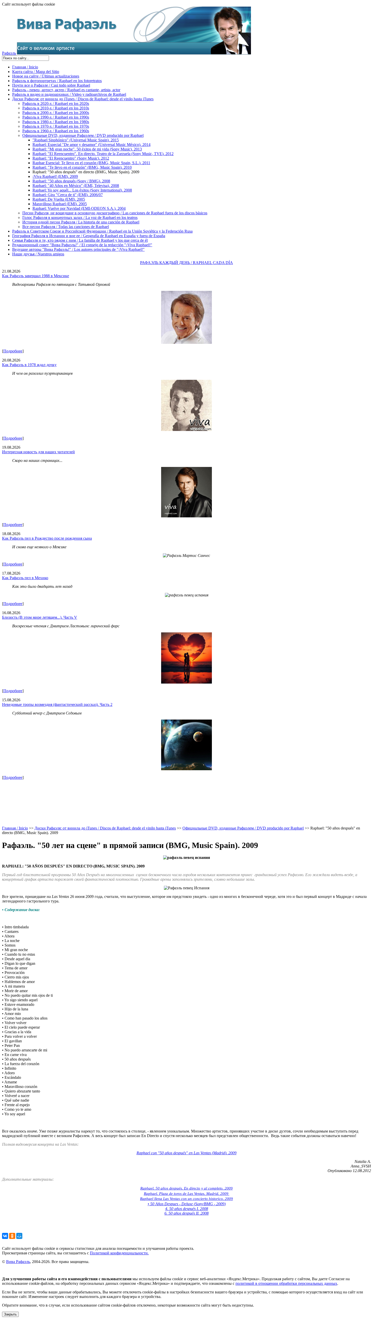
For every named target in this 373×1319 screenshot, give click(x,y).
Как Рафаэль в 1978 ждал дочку (29, 365)
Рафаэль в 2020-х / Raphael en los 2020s (55, 103)
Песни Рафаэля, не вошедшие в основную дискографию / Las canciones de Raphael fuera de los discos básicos (114, 213)
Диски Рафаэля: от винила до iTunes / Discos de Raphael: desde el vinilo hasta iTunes (83, 99)
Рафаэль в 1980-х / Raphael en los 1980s (55, 122)
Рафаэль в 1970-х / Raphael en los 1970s (55, 126)
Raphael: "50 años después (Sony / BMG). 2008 (71, 181)
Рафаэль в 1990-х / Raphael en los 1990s (55, 117)
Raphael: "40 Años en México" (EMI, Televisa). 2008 (75, 185)
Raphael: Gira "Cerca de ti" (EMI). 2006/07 (67, 195)
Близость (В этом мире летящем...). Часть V (39, 617)
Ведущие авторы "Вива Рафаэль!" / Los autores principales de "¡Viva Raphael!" (78, 249)
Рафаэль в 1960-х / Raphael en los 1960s (55, 131)
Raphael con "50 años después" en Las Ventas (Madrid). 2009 (186, 1153)
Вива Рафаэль (18, 1261)
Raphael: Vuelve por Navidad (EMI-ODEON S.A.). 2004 (79, 208)
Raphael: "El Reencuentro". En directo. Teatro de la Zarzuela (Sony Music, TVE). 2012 (103, 154)
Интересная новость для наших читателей (38, 452)
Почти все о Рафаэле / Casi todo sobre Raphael (51, 85)
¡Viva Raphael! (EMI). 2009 (55, 176)
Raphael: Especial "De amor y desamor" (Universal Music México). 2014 (91, 144)
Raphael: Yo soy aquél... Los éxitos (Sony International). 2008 (82, 190)
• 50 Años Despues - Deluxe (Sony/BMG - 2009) (187, 1204)
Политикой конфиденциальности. (119, 1253)
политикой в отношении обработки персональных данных (286, 1283)
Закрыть (10, 1314)
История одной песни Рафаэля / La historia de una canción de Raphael (80, 222)
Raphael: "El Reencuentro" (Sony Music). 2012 (70, 158)
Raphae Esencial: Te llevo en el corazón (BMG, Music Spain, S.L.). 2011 (91, 163)
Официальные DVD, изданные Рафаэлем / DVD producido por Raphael (83, 135)
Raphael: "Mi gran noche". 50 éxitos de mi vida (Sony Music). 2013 (87, 149)
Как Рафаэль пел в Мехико (25, 578)
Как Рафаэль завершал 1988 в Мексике (35, 276)
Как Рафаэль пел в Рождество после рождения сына (47, 538)
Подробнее (12, 351)
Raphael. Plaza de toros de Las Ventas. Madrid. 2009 (186, 1194)
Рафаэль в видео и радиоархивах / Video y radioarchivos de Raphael (69, 94)
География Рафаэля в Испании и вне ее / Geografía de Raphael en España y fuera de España (88, 236)
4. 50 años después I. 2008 (186, 1209)
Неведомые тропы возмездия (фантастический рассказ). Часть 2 (57, 704)
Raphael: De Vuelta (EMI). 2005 (58, 199)
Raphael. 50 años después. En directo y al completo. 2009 (186, 1188)
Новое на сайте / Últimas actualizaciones (45, 76)
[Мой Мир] (19, 1236)
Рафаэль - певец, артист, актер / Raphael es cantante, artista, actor (66, 90)
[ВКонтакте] (5, 1236)
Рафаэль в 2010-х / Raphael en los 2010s (55, 108)
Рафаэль (9, 53)
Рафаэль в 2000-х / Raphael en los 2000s (55, 112)
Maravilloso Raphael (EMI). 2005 (59, 204)
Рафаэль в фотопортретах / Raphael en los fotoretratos (57, 81)
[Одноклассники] (12, 1236)
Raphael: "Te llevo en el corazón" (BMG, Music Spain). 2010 (82, 167)
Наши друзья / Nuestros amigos (38, 254)
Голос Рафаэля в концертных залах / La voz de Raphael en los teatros (80, 217)
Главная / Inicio (25, 67)
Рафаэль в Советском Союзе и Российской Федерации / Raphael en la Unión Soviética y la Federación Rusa (102, 231)
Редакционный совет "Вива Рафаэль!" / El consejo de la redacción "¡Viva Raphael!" (82, 245)
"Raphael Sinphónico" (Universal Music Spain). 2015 (75, 140)
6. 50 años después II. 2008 (186, 1213)
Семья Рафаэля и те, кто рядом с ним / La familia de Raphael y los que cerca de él (80, 240)
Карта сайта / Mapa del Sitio (35, 71)
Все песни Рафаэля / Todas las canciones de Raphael (65, 226)
